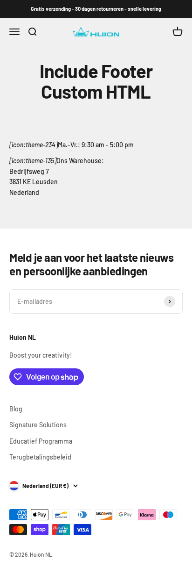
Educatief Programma (40, 441)
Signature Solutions (38, 425)
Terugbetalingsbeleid (40, 457)
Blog (15, 409)
